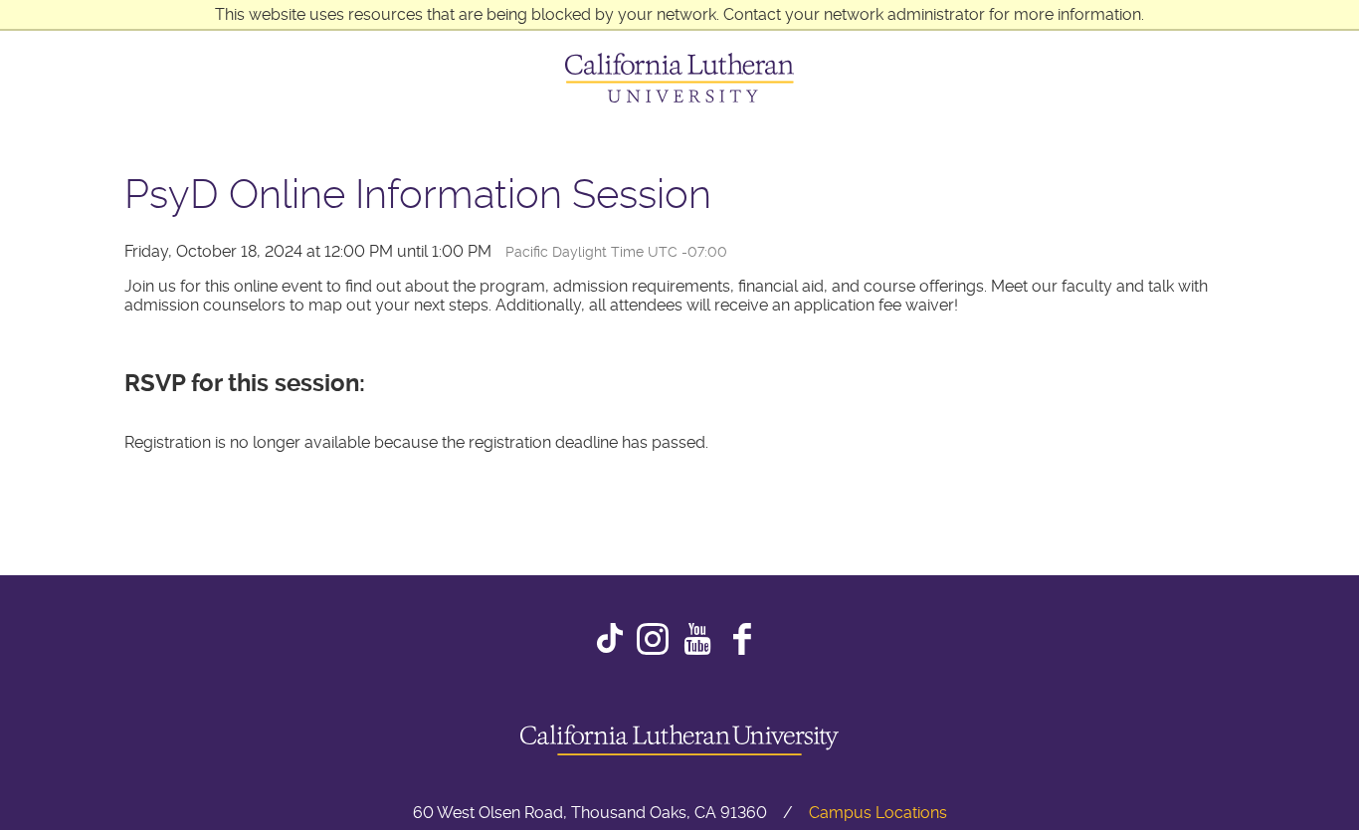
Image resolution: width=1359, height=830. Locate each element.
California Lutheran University (679, 78)
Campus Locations (878, 812)
